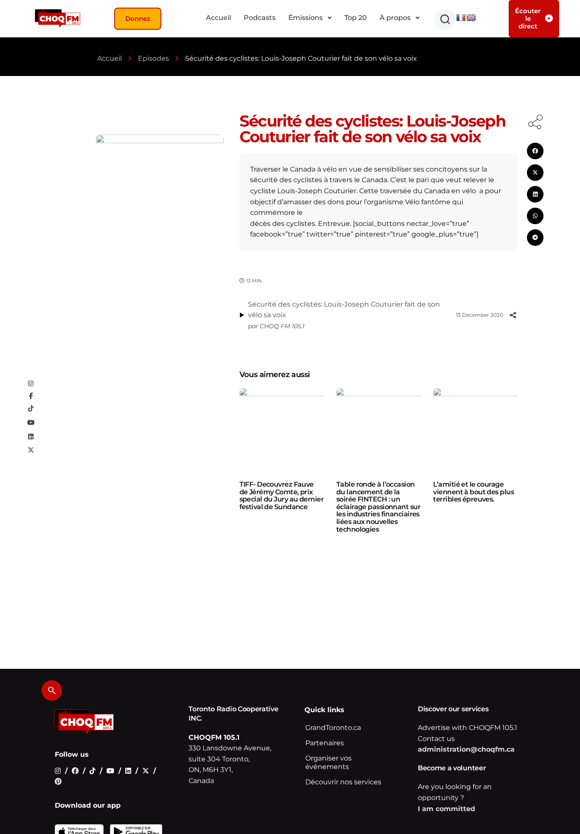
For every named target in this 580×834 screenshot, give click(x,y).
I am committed (446, 809)
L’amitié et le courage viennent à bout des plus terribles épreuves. (473, 491)
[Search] (52, 690)
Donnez (137, 18)
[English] (471, 18)
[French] (461, 18)
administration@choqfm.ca (466, 749)
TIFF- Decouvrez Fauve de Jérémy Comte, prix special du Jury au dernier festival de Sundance (281, 495)
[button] (445, 19)
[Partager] (513, 315)
